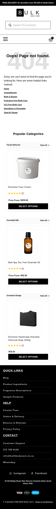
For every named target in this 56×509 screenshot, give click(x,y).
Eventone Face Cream (19, 187)
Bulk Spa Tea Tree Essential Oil (24, 262)
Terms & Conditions (44, 502)
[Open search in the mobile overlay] (28, 25)
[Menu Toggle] (5, 39)
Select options (28, 206)
